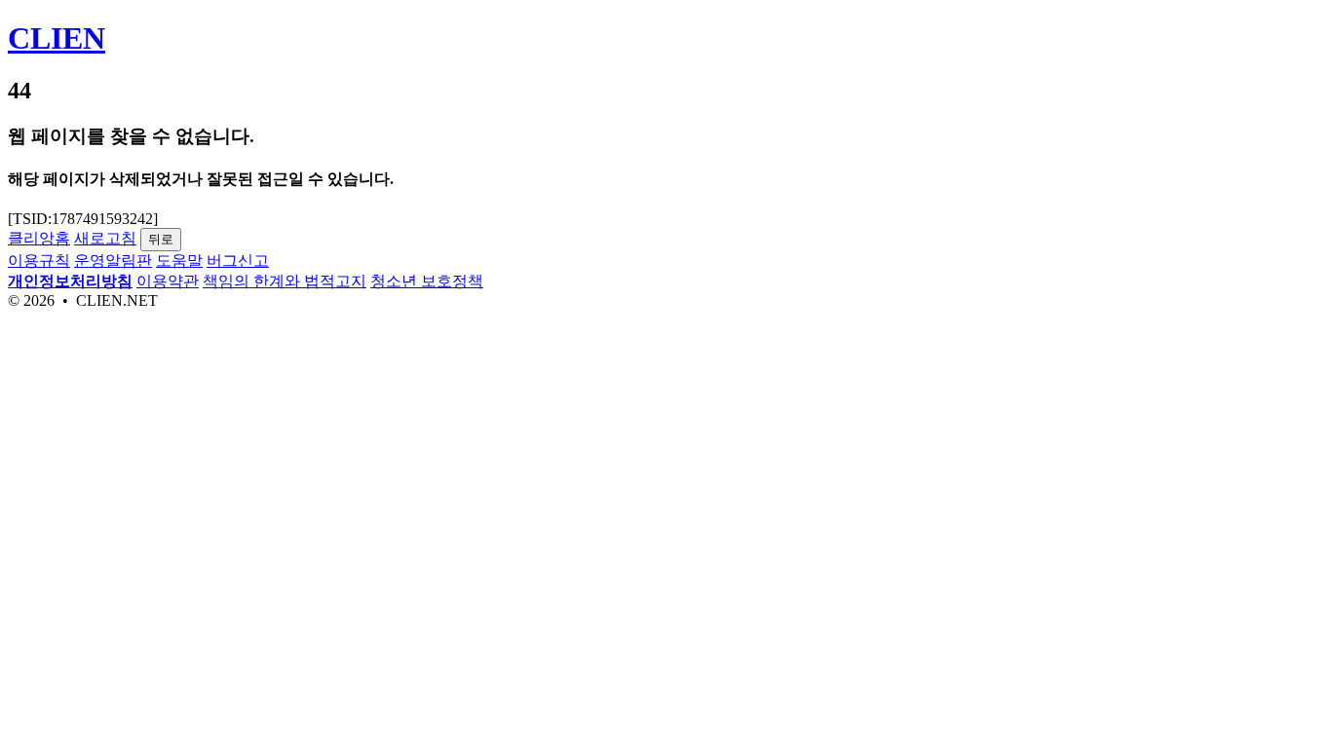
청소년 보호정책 (426, 281)
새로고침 (105, 238)
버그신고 (238, 260)
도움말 (179, 260)
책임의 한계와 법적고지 (284, 281)
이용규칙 (39, 260)
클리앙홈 (39, 238)
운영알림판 (113, 260)
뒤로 (160, 239)
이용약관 (167, 281)
